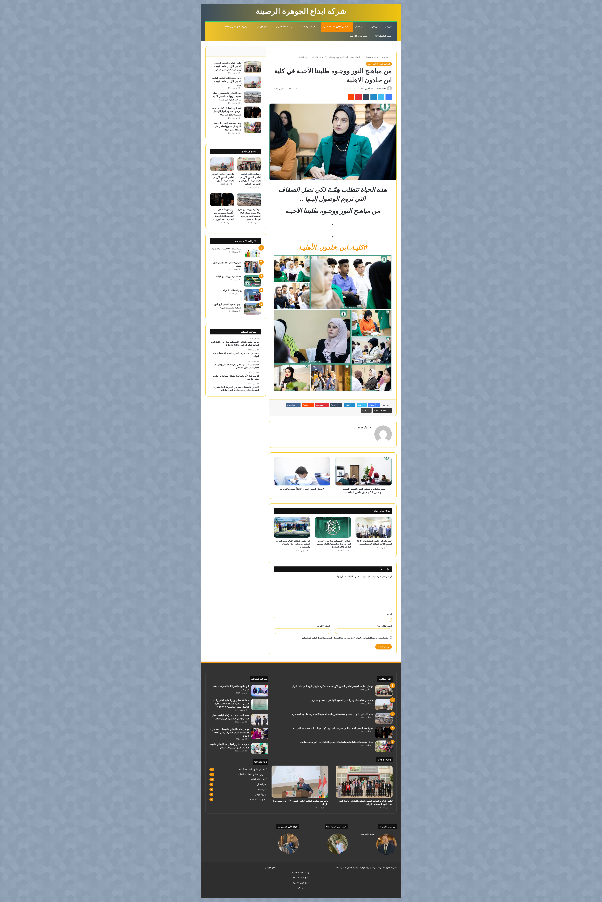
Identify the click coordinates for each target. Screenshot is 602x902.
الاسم (388, 614)
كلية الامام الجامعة (308, 26)
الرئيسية (388, 26)
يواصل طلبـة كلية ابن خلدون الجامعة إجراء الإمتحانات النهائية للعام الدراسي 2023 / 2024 (229, 732)
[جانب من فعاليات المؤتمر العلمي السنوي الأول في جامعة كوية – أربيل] (252, 82)
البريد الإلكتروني (384, 626)
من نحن (374, 26)
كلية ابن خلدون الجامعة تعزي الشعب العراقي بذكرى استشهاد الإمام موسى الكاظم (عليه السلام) (334, 543)
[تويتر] (381, 97)
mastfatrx (381, 88)
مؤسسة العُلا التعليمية (284, 26)
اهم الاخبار (360, 26)
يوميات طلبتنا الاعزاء (232, 290)
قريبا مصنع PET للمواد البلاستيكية (227, 248)
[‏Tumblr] (366, 97)
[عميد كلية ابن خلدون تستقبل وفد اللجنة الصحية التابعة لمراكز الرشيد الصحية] (374, 527)
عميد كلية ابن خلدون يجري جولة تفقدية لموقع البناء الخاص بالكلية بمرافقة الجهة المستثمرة (227, 96)
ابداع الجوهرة (262, 26)
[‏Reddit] (351, 97)
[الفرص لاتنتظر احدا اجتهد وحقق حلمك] (252, 267)
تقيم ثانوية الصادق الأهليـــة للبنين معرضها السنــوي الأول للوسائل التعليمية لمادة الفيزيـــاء (227, 111)
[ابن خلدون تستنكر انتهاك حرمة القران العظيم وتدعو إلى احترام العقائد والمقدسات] (292, 527)
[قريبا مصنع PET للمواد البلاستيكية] (252, 253)
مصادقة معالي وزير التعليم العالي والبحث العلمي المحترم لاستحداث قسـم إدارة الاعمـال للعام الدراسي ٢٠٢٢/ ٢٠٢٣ (230, 703)
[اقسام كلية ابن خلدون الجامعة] (252, 281)
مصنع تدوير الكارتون (359, 36)
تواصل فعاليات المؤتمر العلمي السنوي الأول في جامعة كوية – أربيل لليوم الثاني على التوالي (228, 66)
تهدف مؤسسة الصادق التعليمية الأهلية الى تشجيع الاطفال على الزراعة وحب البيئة (228, 126)
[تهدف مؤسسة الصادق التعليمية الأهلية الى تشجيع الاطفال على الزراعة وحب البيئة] (252, 127)
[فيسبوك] (388, 97)
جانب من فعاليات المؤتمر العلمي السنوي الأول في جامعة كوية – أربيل (227, 81)
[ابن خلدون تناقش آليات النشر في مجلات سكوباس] (259, 690)
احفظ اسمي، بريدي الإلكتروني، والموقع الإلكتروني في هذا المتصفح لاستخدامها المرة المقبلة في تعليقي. (345, 637)
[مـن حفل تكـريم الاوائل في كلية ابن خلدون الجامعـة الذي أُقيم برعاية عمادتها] (259, 748)
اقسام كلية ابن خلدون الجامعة (228, 276)
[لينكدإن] (373, 97)
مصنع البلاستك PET (383, 36)
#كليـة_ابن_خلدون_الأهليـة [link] (332, 247)
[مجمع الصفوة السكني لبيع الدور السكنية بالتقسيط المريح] (252, 309)
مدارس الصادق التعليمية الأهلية (237, 26)
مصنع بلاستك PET (258, 799)
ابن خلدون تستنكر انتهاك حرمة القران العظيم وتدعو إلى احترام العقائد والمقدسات (293, 543)
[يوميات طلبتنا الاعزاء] (252, 295)
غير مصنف (262, 789)
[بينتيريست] (358, 97)
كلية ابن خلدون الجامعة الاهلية (336, 26)
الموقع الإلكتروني (323, 626)
